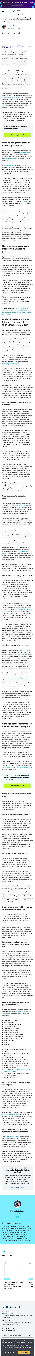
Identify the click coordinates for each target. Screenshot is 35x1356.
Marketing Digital (24, 153)
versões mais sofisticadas (10, 1114)
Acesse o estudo (17, 5)
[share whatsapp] (19, 33)
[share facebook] (3, 33)
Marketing (10, 165)
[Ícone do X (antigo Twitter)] (15, 1307)
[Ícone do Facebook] (19, 1307)
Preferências (9, 1352)
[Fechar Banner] (32, 2)
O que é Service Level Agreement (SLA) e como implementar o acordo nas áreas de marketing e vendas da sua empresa (16, 311)
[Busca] (32, 11)
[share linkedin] (14, 33)
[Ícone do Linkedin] (11, 1307)
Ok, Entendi (24, 1352)
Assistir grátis (16, 135)
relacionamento (23, 650)
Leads (26, 201)
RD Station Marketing (23, 767)
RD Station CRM (8, 767)
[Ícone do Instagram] (3, 1307)
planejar (23, 489)
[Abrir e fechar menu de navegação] (3, 11)
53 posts (17, 1214)
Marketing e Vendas (10, 159)
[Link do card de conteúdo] (13, 1276)
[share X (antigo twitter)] (9, 33)
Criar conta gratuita (17, 1187)
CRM (3, 105)
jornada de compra (10, 62)
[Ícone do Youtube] (7, 1307)
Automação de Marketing (11, 97)
